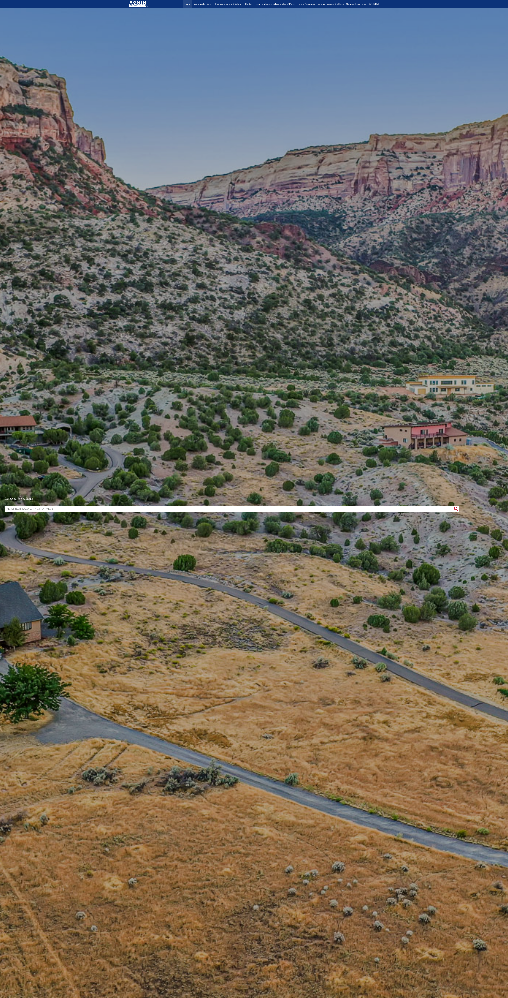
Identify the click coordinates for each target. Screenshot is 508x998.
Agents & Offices (335, 4)
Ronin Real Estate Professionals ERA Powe (276, 5)
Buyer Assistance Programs (312, 4)
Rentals (248, 4)
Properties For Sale (203, 5)
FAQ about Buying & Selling (229, 5)
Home (187, 4)
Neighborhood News (356, 4)
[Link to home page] (140, 4)
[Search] (456, 509)
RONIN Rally (374, 4)
